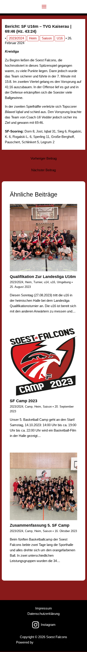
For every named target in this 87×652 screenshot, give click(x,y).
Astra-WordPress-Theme (52, 642)
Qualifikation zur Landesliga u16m (43, 276)
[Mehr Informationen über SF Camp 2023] (43, 361)
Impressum (43, 608)
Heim (33, 38)
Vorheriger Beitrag (44, 158)
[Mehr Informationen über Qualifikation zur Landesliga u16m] (43, 237)
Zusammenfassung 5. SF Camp (39, 525)
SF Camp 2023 (23, 400)
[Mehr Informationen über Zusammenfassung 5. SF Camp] (43, 486)
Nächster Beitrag (43, 170)
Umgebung (64, 282)
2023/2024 (16, 38)
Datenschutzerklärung (43, 614)
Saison (47, 38)
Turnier (37, 282)
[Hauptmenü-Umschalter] (44, 6)
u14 (46, 282)
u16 (60, 38)
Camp (29, 406)
